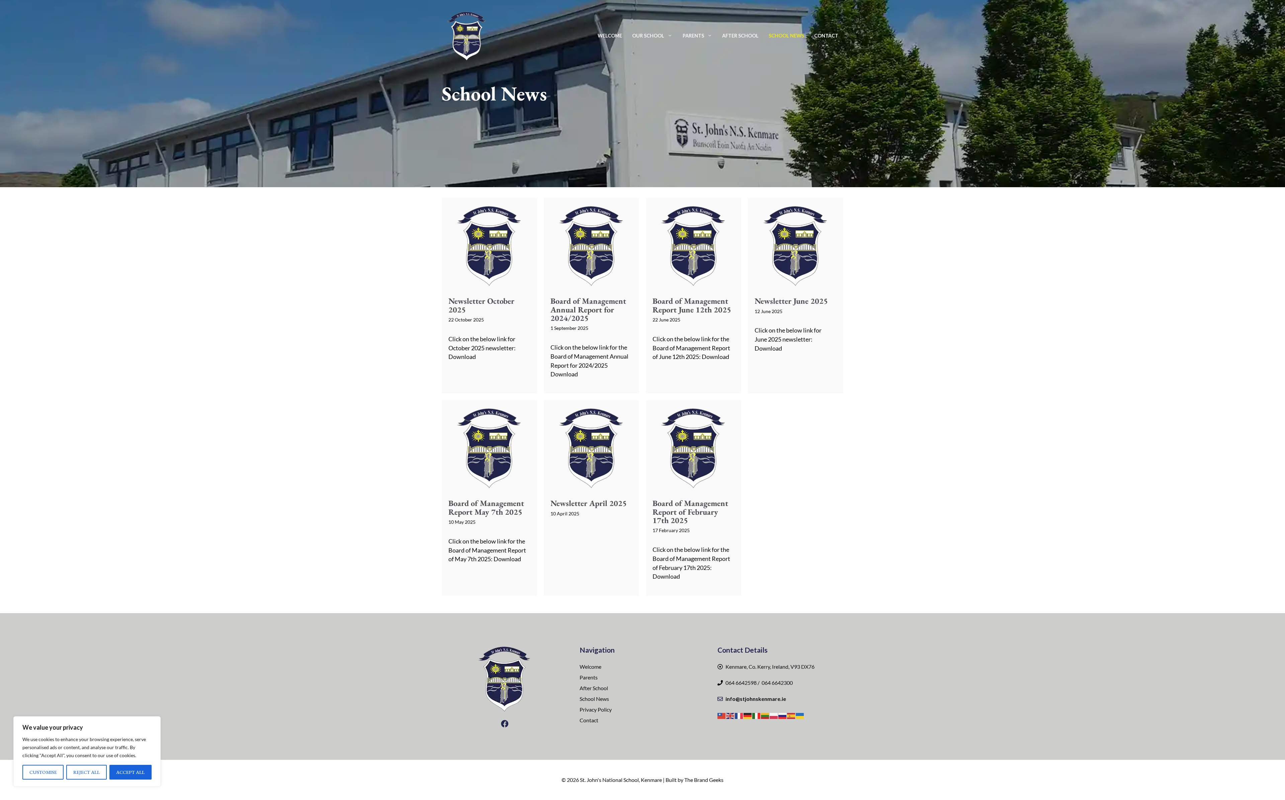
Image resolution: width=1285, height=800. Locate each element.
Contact (826, 36)
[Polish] (774, 715)
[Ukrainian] (800, 715)
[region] (87, 751)
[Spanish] (791, 715)
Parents (693, 36)
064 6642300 (777, 682)
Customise (43, 772)
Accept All (130, 772)
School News (786, 36)
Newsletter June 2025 (791, 301)
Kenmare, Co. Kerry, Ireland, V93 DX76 (770, 666)
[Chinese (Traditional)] (721, 715)
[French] (739, 715)
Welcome (610, 36)
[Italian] (756, 715)
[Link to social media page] (504, 723)
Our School (648, 36)
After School (740, 36)
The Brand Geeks (703, 780)
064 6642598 (741, 682)
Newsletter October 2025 (481, 305)
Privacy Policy (596, 709)
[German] (748, 715)
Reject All (86, 772)
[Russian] (782, 715)
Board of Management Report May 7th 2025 (486, 507)
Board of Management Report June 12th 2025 (692, 305)
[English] (730, 715)
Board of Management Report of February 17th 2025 (690, 511)
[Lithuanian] (765, 715)
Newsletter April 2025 (588, 503)
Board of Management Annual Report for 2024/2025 (588, 309)
